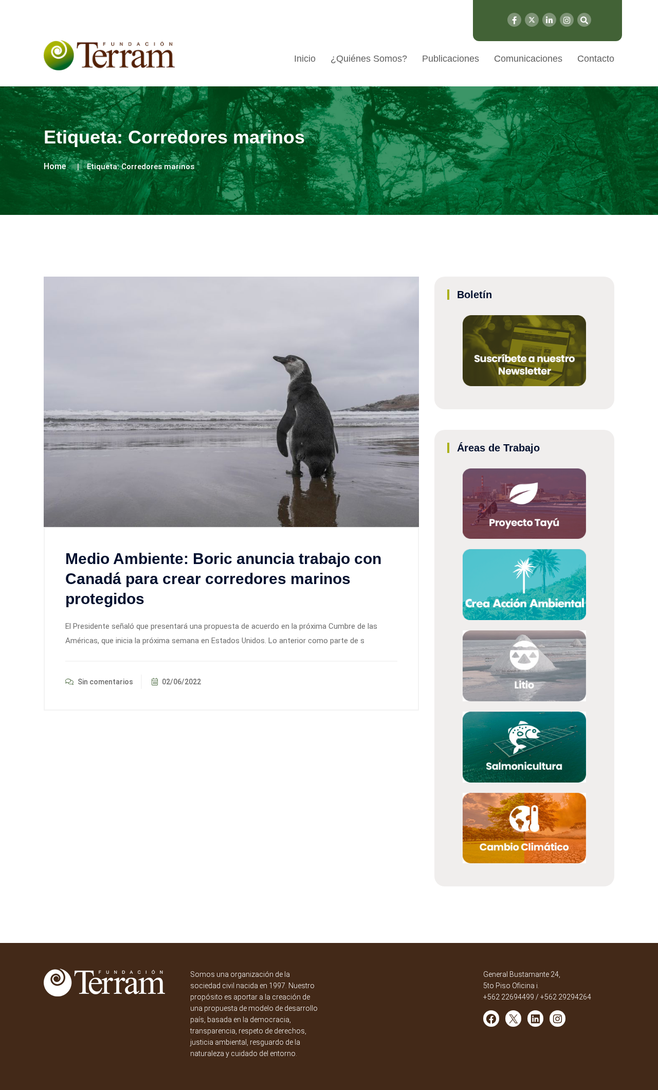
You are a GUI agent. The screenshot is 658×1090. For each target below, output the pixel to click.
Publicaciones (450, 58)
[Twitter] (532, 20)
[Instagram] (567, 20)
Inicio (305, 58)
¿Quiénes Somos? (369, 58)
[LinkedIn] (549, 20)
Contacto (595, 58)
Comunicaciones (528, 58)
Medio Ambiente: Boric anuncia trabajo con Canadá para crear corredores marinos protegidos (223, 578)
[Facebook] (514, 20)
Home (55, 166)
